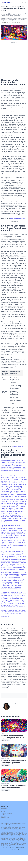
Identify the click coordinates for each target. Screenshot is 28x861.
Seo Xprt (3, 814)
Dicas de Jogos (5, 740)
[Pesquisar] (22, 3)
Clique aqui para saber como (18, 446)
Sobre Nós (3, 816)
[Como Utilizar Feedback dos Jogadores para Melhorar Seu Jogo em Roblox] (14, 731)
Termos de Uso (5, 817)
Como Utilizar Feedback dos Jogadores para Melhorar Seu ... (13, 737)
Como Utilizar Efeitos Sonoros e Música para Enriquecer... (13, 787)
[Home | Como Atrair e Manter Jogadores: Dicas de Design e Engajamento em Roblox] (7, 3)
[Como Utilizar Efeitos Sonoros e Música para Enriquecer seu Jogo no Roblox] (14, 781)
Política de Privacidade (6, 813)
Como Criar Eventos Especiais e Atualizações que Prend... (13, 762)
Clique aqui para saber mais (17, 218)
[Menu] (26, 3)
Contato (3, 812)
